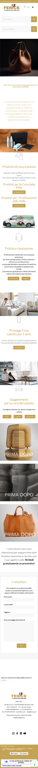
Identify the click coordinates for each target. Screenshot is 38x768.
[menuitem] (5, 1)
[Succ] (34, 57)
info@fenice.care (26, 590)
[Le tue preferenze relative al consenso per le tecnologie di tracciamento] (34, 764)
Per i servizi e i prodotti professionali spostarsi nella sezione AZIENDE (20, 86)
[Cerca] (24, 7)
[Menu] (28, 7)
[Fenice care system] (17, 7)
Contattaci (16, 1)
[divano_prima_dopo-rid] (19, 482)
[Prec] (4, 57)
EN (29, 1)
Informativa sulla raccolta (12, 766)
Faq (19, 1)
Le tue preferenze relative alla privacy (21, 761)
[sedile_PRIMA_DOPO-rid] (19, 442)
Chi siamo (11, 1)
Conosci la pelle (5, 1)
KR (27, 1)
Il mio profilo (23, 1)
